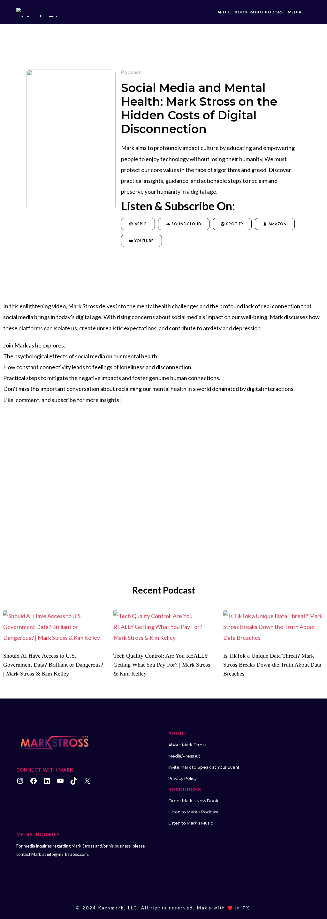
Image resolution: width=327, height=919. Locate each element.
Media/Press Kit (184, 755)
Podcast (275, 12)
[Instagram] (20, 781)
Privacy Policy (182, 778)
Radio (256, 12)
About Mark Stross (187, 744)
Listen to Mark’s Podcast (193, 811)
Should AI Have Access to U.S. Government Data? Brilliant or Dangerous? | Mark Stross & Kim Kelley (53, 665)
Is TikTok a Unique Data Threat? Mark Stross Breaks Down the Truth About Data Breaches (272, 665)
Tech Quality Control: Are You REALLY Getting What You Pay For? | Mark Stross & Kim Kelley (161, 665)
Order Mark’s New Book (193, 800)
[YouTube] (60, 781)
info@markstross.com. (68, 854)
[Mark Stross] (47, 12)
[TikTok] (74, 781)
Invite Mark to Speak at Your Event (204, 767)
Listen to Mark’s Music (190, 823)
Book (241, 12)
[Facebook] (33, 781)
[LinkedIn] (47, 781)
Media (294, 12)
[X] (87, 781)
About (225, 12)
